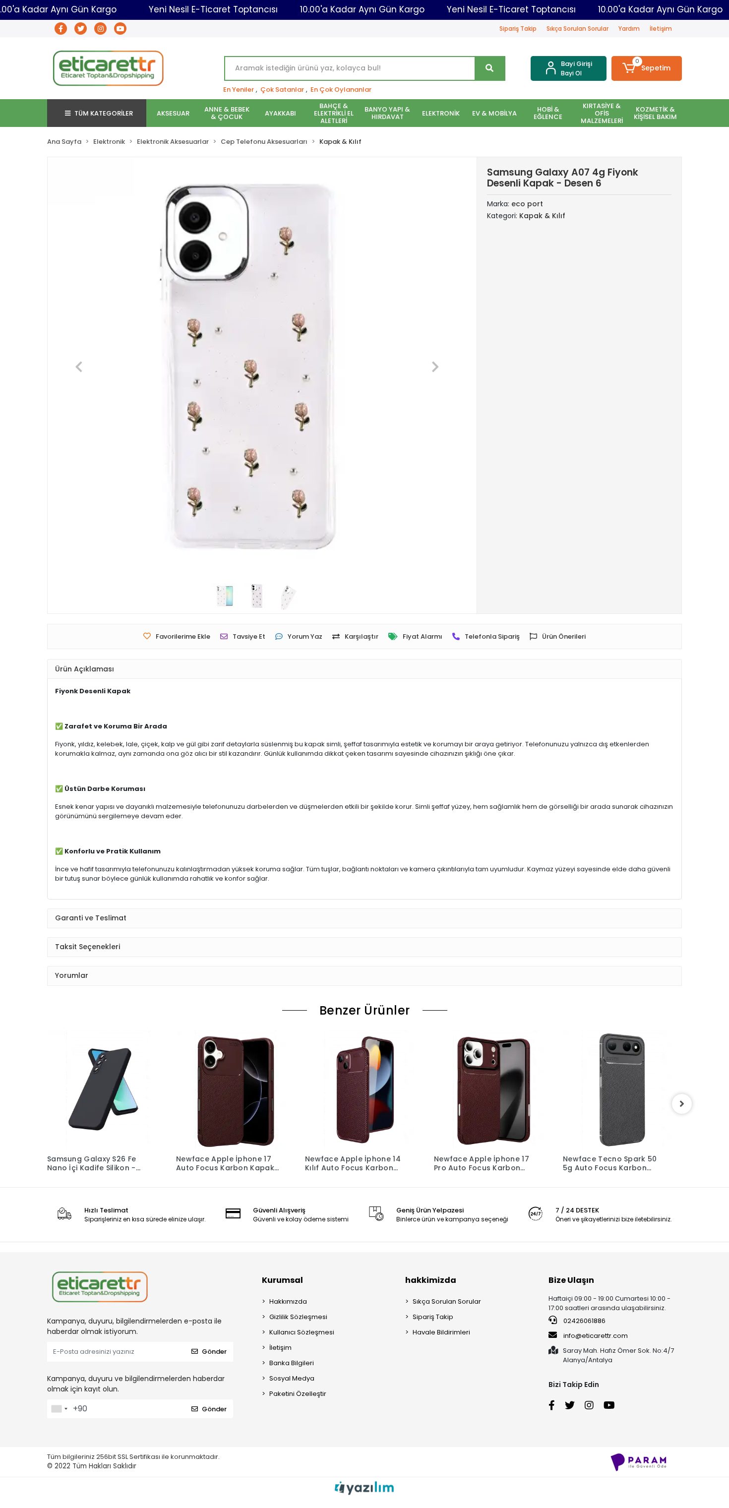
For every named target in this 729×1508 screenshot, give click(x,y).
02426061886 (584, 1321)
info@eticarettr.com (595, 1335)
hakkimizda (430, 1280)
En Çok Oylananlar (340, 89)
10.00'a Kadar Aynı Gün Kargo (362, 9)
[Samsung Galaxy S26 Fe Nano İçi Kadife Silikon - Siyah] (106, 1089)
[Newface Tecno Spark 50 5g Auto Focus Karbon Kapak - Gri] (622, 1089)
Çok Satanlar (282, 89)
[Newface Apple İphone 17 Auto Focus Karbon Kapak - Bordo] (235, 1089)
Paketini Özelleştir (297, 1393)
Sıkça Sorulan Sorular (577, 28)
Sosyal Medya (291, 1378)
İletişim (661, 28)
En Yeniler (238, 89)
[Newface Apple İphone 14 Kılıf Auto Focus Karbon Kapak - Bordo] (364, 1089)
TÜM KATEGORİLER (103, 113)
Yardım (629, 28)
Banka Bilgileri (291, 1363)
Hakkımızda (288, 1301)
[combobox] (59, 1409)
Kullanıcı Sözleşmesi (301, 1332)
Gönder (214, 1351)
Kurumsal (282, 1280)
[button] (646, 68)
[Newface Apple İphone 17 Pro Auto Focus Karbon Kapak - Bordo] (493, 1089)
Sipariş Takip (518, 28)
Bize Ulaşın (571, 1280)
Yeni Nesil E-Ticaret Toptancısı (213, 9)
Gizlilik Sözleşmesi (298, 1317)
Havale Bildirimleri (441, 1332)
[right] (682, 1104)
